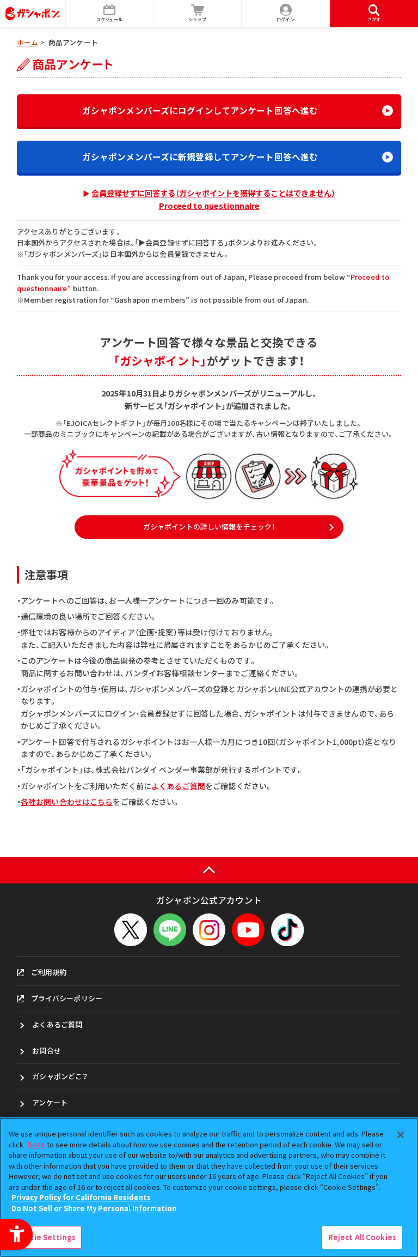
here (36, 1144)
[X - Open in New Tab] (130, 929)
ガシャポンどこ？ (60, 1076)
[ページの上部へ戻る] (209, 870)
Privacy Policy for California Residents (81, 1197)
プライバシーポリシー (66, 998)
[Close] (401, 1135)
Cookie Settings (45, 1237)
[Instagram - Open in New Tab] (209, 929)
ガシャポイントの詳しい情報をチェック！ (209, 526)
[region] (209, 1187)
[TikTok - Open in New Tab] (287, 929)
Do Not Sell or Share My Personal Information (93, 1208)
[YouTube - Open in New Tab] (248, 929)
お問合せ (46, 1050)
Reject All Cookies (362, 1237)
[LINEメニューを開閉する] (169, 929)
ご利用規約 (49, 972)
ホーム (27, 42)
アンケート (49, 1102)
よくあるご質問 (178, 785)
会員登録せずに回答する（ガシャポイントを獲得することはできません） (213, 199)
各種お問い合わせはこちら (67, 801)
